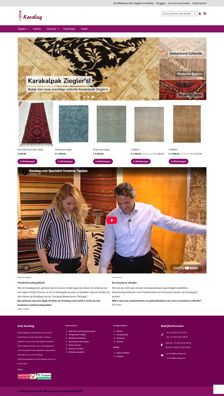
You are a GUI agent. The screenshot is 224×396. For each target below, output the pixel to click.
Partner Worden (123, 353)
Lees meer (23, 309)
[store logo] (30, 15)
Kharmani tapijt (63, 149)
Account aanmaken (179, 3)
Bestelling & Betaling (77, 338)
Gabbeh (135, 149)
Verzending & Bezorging (79, 342)
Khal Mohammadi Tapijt (30, 149)
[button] (199, 3)
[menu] (112, 28)
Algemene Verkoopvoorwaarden (82, 331)
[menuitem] (23, 28)
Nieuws (119, 331)
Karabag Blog (122, 335)
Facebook (120, 338)
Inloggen (161, 3)
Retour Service (75, 345)
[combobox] (179, 13)
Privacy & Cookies (76, 349)
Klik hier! (117, 304)
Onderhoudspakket (76, 352)
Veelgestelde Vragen (77, 335)
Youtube (119, 342)
